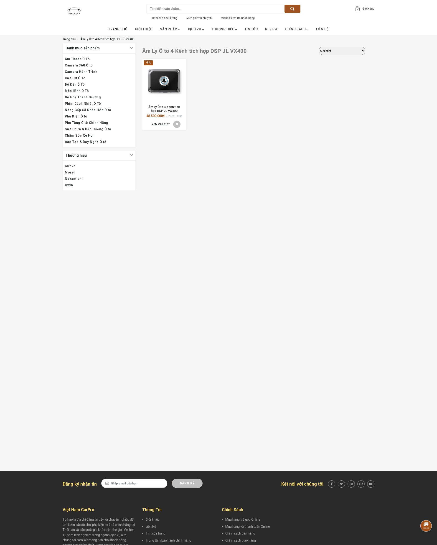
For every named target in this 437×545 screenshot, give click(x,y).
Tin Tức (251, 29)
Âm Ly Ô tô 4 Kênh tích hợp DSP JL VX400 (164, 108)
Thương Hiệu (223, 29)
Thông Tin (152, 509)
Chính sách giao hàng (240, 540)
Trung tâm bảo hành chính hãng (168, 540)
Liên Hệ (322, 29)
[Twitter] (341, 484)
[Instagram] (351, 484)
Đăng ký (187, 483)
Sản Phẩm (169, 29)
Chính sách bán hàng (240, 533)
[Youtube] (370, 484)
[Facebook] (331, 484)
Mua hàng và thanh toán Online (247, 526)
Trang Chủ (117, 29)
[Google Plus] (361, 484)
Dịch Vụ (195, 29)
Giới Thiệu (144, 29)
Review (271, 29)
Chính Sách (296, 29)
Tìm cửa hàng (155, 533)
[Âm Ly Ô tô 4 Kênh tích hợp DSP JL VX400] (164, 81)
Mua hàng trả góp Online (242, 519)
